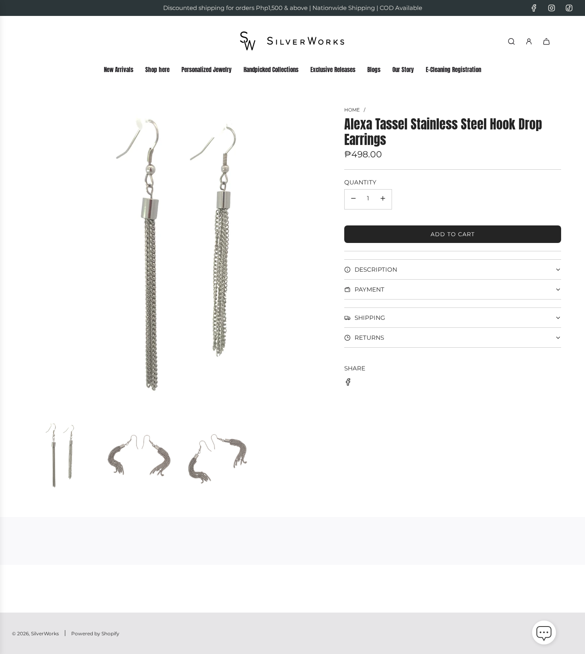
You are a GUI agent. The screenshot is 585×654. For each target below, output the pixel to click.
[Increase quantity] (383, 199)
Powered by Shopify (95, 633)
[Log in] (529, 41)
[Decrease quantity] (353, 199)
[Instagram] (551, 8)
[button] (544, 634)
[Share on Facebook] (348, 383)
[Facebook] (534, 8)
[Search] (511, 41)
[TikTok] (569, 8)
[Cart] (546, 41)
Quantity (360, 182)
